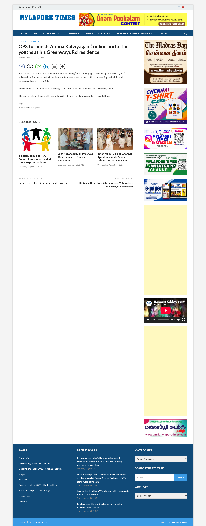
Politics (35, 41)
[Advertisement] (165, 250)
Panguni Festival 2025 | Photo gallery (38, 485)
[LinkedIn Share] (46, 66)
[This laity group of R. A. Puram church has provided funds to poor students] (36, 152)
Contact (163, 33)
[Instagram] (179, 7)
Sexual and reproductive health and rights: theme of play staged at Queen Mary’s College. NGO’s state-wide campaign (102, 478)
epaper (89, 33)
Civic (35, 33)
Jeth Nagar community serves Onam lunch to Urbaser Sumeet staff (75, 157)
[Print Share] (62, 66)
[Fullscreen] (183, 319)
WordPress (173, 522)
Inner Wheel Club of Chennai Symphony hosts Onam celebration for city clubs (114, 157)
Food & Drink (72, 33)
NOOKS (23, 479)
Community (50, 33)
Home (24, 33)
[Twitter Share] (30, 66)
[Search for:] (161, 477)
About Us (24, 457)
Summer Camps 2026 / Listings (35, 490)
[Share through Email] (54, 66)
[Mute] (178, 319)
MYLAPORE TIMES (40, 522)
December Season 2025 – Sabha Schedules (40, 468)
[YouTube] (183, 7)
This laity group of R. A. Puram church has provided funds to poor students (35, 159)
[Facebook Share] (22, 66)
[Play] (147, 319)
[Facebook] (186, 7)
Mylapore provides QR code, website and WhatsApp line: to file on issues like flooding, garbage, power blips (100, 461)
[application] (165, 310)
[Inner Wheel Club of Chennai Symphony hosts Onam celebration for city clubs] (115, 150)
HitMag (184, 522)
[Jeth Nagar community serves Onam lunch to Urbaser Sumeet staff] (75, 150)
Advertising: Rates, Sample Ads (135, 33)
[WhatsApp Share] (38, 66)
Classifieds (104, 33)
